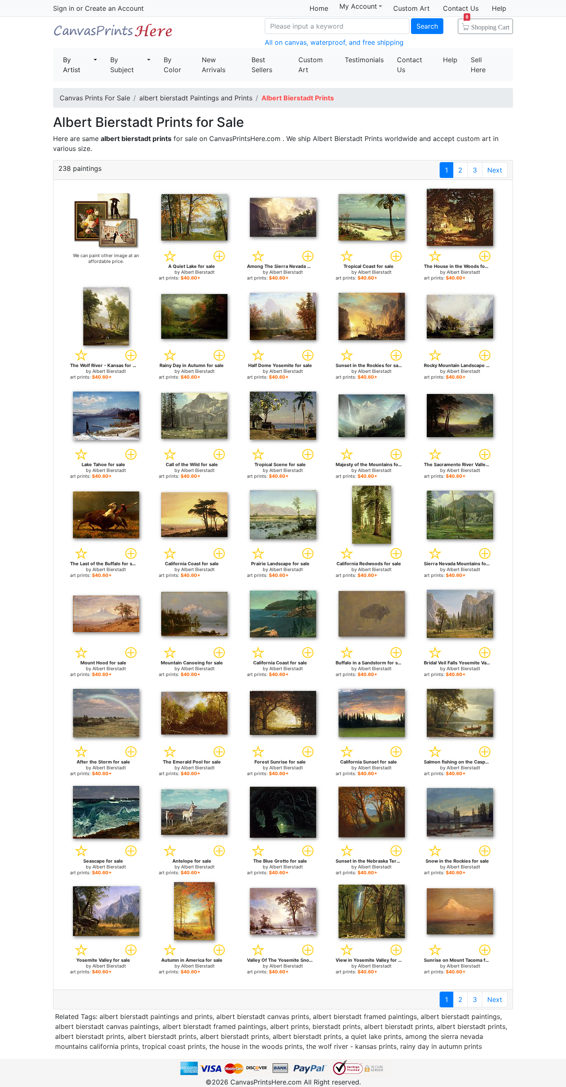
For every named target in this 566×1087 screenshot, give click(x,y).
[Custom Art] (106, 220)
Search (427, 26)
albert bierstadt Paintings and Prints (195, 98)
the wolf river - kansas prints (351, 1046)
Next (494, 170)
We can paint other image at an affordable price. (106, 258)
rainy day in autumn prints (441, 1046)
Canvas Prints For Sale (113, 33)
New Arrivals (213, 65)
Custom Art (411, 8)
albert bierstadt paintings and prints (156, 1016)
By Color (172, 65)
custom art (474, 138)
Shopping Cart (487, 24)
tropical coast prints (174, 1046)
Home (319, 8)
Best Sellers (262, 65)
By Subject (122, 65)
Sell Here (478, 65)
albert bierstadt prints (398, 1026)
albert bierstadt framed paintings (365, 1016)
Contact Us (461, 8)
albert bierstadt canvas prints (262, 1016)
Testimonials (364, 60)
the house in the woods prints (255, 1046)
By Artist (71, 65)
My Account (358, 6)
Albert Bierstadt (198, 272)
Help (499, 8)
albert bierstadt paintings (460, 1016)
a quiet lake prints (373, 1036)
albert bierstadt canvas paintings (107, 1026)
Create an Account (114, 8)
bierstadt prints (336, 1026)
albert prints (289, 1026)
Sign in (63, 8)
